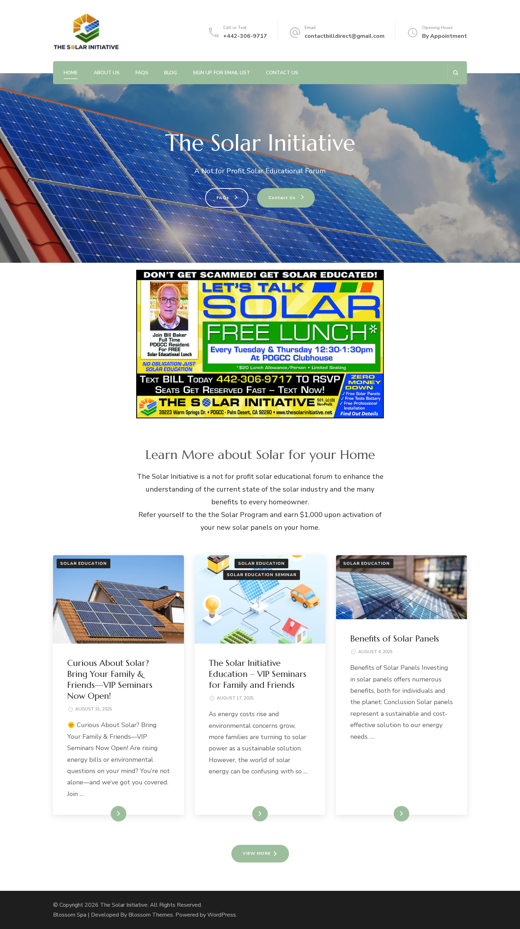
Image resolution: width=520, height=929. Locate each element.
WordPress (221, 915)
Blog (170, 72)
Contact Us (282, 72)
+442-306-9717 (245, 36)
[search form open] (455, 73)
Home (71, 72)
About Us (107, 72)
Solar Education (83, 563)
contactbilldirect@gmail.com (345, 36)
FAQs (141, 72)
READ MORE (107, 814)
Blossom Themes (150, 915)
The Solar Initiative (124, 905)
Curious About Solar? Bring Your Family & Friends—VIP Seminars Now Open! (109, 680)
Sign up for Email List (221, 72)
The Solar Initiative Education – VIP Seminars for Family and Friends (257, 674)
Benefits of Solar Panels (394, 638)
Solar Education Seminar (261, 574)
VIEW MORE (257, 853)
